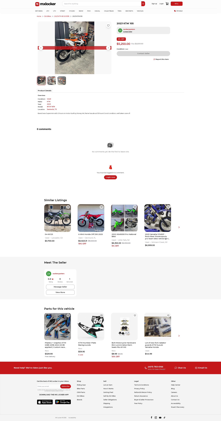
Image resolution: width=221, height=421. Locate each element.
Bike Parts (81, 388)
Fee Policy (138, 403)
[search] (143, 3)
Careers (174, 392)
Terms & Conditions (141, 385)
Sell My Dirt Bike (109, 396)
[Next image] (108, 48)
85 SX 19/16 (51, 107)
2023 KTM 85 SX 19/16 (61, 16)
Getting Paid (108, 392)
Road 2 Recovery (177, 407)
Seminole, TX (52, 109)
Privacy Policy (139, 388)
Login (162, 4)
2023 (49, 104)
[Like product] (108, 25)
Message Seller (60, 287)
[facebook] (151, 418)
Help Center (175, 385)
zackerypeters (129, 29)
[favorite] (68, 207)
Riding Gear (81, 385)
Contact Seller (127, 31)
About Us (174, 396)
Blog (173, 388)
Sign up (154, 4)
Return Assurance (141, 396)
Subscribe (65, 386)
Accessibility (175, 403)
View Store (60, 292)
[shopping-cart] (167, 3)
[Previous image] (41, 48)
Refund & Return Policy (143, 392)
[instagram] (156, 418)
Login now (110, 177)
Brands (79, 400)
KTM (48, 101)
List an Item (107, 385)
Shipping (106, 403)
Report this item (162, 59)
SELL (176, 4)
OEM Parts (81, 392)
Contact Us (175, 400)
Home (39, 16)
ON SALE (179, 11)
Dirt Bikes (47, 16)
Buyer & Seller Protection (143, 400)
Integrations (108, 407)
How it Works (108, 388)
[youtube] (160, 418)
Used (49, 99)
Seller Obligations (110, 400)
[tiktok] (165, 418)
